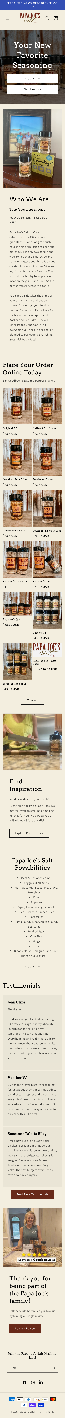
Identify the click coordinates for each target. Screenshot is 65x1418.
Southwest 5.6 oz (43, 479)
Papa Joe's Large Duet (16, 581)
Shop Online (32, 78)
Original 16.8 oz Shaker (47, 530)
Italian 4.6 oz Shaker (45, 428)
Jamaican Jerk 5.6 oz (15, 479)
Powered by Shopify (44, 1411)
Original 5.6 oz (11, 428)
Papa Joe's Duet (42, 581)
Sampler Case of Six (15, 683)
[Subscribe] (54, 1368)
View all (32, 700)
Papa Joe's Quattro (14, 619)
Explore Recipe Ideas (29, 833)
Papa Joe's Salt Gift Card (44, 662)
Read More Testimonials (32, 1194)
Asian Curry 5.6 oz (14, 530)
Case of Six (39, 632)
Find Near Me (32, 89)
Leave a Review (25, 1328)
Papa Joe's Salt (26, 1411)
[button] (8, 18)
